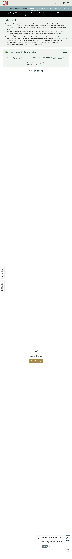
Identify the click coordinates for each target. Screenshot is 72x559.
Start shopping (36, 361)
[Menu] (68, 3)
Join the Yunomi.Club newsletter (18, 8)
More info (65, 52)
